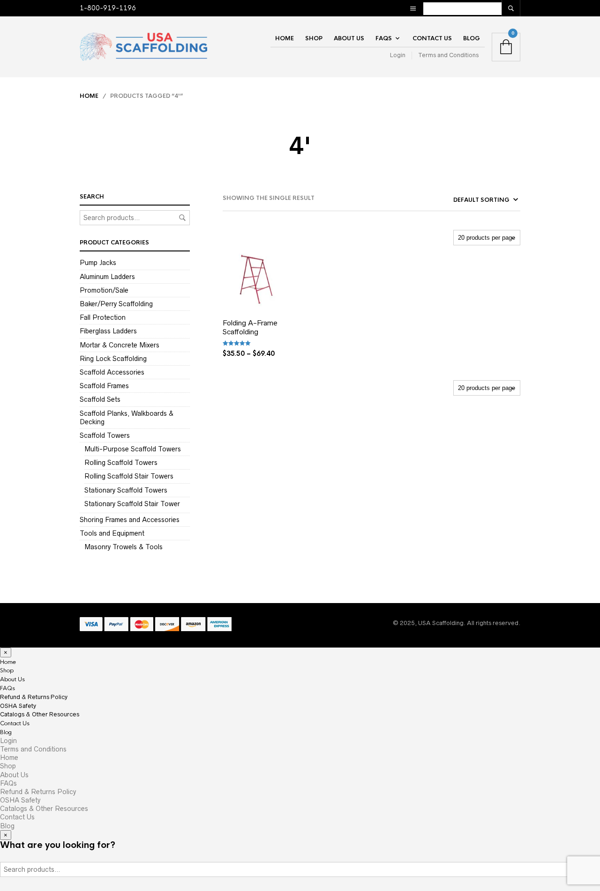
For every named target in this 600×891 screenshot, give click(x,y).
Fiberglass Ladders (108, 331)
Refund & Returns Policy (34, 696)
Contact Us (432, 38)
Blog (471, 38)
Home (284, 38)
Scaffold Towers (105, 435)
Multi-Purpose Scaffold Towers (132, 449)
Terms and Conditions (448, 55)
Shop (313, 38)
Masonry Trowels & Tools (123, 547)
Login (397, 55)
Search (182, 217)
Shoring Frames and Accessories (130, 519)
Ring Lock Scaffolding (113, 358)
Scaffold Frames (104, 386)
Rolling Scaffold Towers (121, 462)
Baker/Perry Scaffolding (116, 304)
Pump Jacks (98, 262)
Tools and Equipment (112, 533)
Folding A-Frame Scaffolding (250, 327)
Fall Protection (103, 317)
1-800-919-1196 (108, 8)
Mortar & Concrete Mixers (119, 345)
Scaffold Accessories (112, 372)
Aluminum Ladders (107, 276)
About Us (349, 38)
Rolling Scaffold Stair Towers (128, 476)
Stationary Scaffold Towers (125, 490)
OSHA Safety (18, 705)
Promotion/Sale (104, 290)
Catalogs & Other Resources (39, 714)
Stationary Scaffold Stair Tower (132, 504)
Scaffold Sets (100, 399)
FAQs (383, 38)
